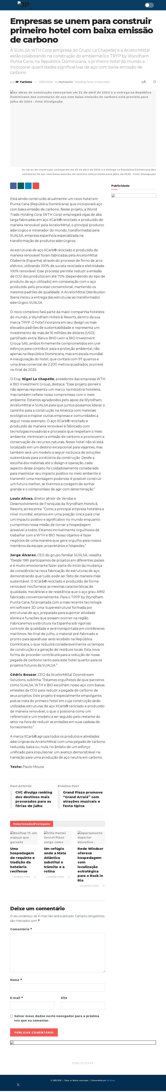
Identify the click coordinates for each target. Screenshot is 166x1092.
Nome (16, 980)
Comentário (21, 929)
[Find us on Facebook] (11, 1085)
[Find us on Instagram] (25, 1085)
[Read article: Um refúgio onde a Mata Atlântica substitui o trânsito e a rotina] (58, 838)
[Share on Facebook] (13, 186)
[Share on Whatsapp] (21, 186)
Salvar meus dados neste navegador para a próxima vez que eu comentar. (56, 1018)
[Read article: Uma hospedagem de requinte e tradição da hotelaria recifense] (24, 838)
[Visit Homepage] (36, 5)
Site (64, 998)
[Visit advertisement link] (83, 1050)
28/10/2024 (46, 81)
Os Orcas (110, 1080)
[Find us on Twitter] (18, 1085)
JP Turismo (23, 81)
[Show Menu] (12, 5)
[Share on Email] (36, 186)
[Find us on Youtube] (31, 1085)
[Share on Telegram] (28, 186)
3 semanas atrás (89, 886)
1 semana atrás (21, 876)
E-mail (16, 998)
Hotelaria (66, 81)
